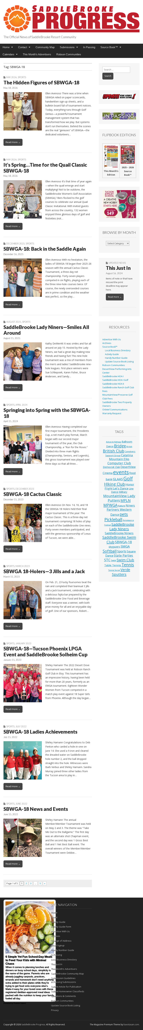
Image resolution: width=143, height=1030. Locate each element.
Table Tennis (112, 565)
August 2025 (13, 321)
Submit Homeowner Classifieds (67, 991)
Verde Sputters (121, 571)
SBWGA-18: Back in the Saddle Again (44, 249)
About (54, 917)
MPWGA (110, 505)
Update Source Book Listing (119, 361)
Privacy (55, 1010)
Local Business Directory (117, 350)
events (121, 472)
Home (6, 47)
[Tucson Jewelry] (119, 204)
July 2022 (21, 726)
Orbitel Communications (114, 409)
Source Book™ (109, 47)
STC (107, 560)
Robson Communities (68, 54)
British (129, 446)
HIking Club (114, 484)
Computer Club (119, 463)
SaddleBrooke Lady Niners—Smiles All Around (46, 330)
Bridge (120, 445)
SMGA (125, 546)
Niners (130, 505)
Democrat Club (111, 467)
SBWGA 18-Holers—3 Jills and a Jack (44, 571)
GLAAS (118, 479)
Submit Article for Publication (66, 986)
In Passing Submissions (63, 982)
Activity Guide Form (61, 926)
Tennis (128, 564)
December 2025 (15, 243)
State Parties (123, 555)
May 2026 (11, 77)
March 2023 (23, 566)
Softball (110, 551)
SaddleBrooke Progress (33, 1024)
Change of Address (61, 940)
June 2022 (21, 803)
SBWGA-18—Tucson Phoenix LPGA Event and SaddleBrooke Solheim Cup (45, 651)
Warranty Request (111, 413)
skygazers (114, 546)
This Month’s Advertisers (37, 54)
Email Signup (58, 945)
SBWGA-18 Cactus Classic (32, 494)
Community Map (45, 47)
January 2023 (23, 643)
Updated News (117, 262)
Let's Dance (120, 488)
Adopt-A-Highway (113, 442)
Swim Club (125, 559)
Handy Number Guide (116, 357)
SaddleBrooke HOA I (112, 376)
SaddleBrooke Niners (119, 533)
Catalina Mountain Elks (121, 457)
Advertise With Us (111, 339)
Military (123, 492)
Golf (128, 478)
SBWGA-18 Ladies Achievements (40, 732)
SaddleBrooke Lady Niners (121, 526)
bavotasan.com (131, 1024)
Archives (106, 343)
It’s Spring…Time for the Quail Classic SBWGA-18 (45, 168)
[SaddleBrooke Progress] (71, 17)
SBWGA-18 (123, 542)
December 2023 (25, 488)
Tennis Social (114, 570)
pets (124, 514)
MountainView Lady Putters (119, 498)
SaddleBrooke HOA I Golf (115, 380)
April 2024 (21, 404)
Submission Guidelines (63, 978)
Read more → (13, 142)
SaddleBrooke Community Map (67, 973)
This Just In (118, 268)
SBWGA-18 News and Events (35, 809)
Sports (22, 77)
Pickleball (113, 519)
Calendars (8, 54)
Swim (113, 560)
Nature (121, 505)
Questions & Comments (63, 996)
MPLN (126, 500)
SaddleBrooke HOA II (113, 383)
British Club (113, 450)
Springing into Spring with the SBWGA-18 (46, 413)
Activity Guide (112, 354)
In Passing (89, 47)
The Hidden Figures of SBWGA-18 (41, 82)
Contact (22, 47)
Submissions (67, 47)
